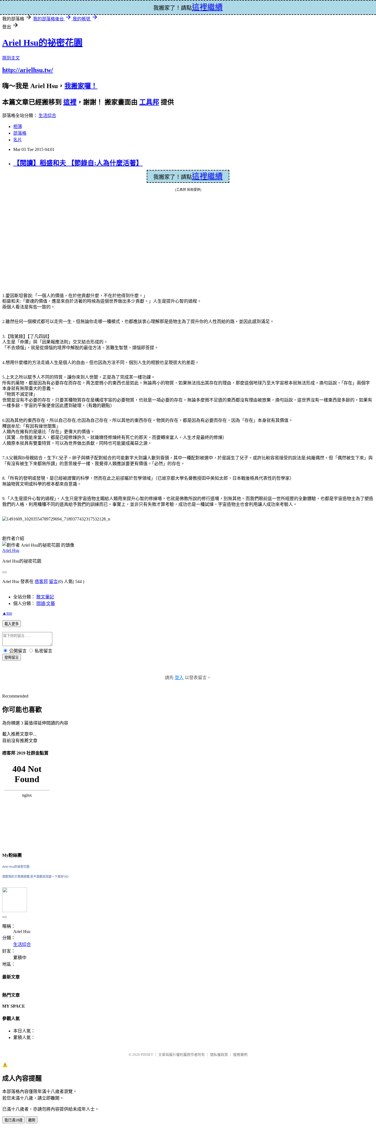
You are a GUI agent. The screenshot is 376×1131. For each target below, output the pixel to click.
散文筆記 (45, 597)
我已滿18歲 (13, 1120)
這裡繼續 (207, 176)
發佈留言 (11, 657)
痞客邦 (41, 581)
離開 (31, 1120)
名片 (17, 139)
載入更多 (11, 624)
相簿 (17, 126)
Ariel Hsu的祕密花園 (42, 43)
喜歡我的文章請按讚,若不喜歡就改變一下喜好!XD (35, 876)
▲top (7, 613)
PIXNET (147, 1055)
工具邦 (149, 102)
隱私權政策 (219, 1055)
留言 (53, 581)
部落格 (19, 133)
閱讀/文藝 (45, 603)
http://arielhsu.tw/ (27, 70)
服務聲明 (240, 1055)
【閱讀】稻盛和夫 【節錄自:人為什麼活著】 (78, 163)
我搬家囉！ (80, 85)
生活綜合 (47, 115)
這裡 (70, 102)
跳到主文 (11, 58)
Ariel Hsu (10, 550)
